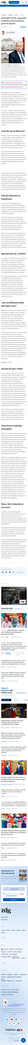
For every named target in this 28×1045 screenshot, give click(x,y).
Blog (3, 945)
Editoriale (10, 952)
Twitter (14, 1023)
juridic (14, 958)
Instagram (20, 1019)
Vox (14, 980)
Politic (3, 796)
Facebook (16, 1019)
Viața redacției (18, 952)
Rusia (17, 700)
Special (3, 970)
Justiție (3, 930)
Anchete (3, 980)
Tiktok (18, 1023)
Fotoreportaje (23, 974)
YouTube (11, 1019)
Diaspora (3, 952)
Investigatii (10, 15)
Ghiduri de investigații (7, 994)
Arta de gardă (13, 954)
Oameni (16, 974)
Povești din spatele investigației (9, 992)
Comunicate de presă (7, 784)
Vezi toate (17, 608)
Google (9, 1023)
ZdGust (3, 963)
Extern (24, 930)
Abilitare (3, 974)
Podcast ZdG (18, 949)
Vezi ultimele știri (21, 693)
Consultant (15, 956)
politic (18, 958)
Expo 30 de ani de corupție (14, 977)
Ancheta (16, 15)
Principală (3, 15)
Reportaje (9, 974)
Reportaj (9, 980)
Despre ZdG (4, 917)
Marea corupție (15, 989)
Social (3, 667)
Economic (4, 741)
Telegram (7, 1019)
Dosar (8, 989)
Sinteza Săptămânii (9, 653)
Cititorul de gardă (6, 956)
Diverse (3, 932)
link (5, 599)
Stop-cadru (19, 980)
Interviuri (3, 977)
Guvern (6, 700)
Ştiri (2, 926)
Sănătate (11, 949)
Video (7, 637)
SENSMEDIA (16, 1040)
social (23, 958)
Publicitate (4, 919)
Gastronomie (4, 954)
